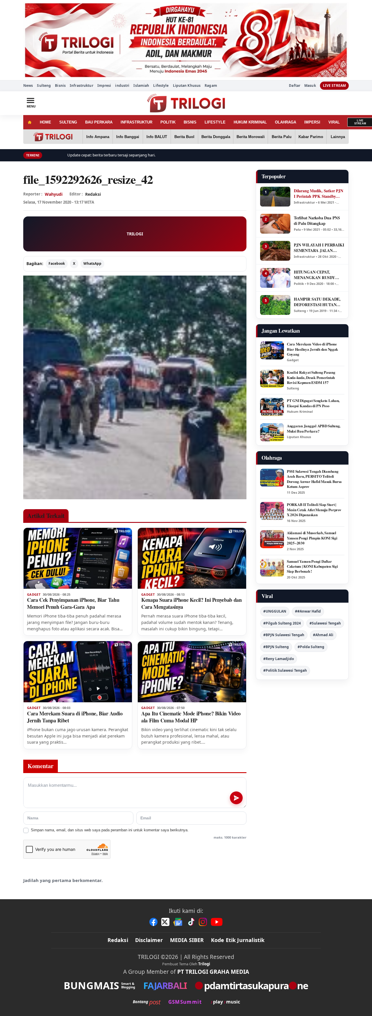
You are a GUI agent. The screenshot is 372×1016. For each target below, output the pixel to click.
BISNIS (190, 122)
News (28, 85)
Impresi (104, 85)
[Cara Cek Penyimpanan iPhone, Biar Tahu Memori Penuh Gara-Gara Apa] (78, 558)
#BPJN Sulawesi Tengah (283, 634)
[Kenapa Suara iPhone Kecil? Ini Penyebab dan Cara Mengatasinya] (192, 558)
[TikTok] (191, 922)
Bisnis (60, 85)
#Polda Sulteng (311, 646)
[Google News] (178, 922)
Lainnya (338, 137)
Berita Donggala (215, 137)
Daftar (294, 85)
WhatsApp (92, 263)
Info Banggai (127, 137)
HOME (45, 122)
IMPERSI (312, 122)
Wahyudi (53, 194)
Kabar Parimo (310, 137)
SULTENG (68, 122)
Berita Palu (281, 137)
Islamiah (141, 85)
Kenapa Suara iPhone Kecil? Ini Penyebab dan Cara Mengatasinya (191, 603)
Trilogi (204, 963)
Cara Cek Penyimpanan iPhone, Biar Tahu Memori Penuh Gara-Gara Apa (73, 603)
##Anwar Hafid (308, 611)
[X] (165, 922)
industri (122, 85)
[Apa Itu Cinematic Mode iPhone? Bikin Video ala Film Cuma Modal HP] (192, 671)
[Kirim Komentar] (236, 797)
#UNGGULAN (274, 611)
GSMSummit (185, 1001)
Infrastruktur (81, 85)
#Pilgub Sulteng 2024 (282, 623)
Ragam (211, 85)
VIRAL (334, 122)
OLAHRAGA (285, 122)
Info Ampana (97, 137)
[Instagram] (203, 922)
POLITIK (168, 122)
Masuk (310, 85)
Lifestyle (161, 85)
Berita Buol (184, 137)
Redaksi (118, 939)
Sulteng (44, 85)
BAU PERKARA (98, 122)
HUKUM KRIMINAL (250, 122)
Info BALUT (156, 137)
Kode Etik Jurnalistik (238, 939)
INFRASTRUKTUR (136, 122)
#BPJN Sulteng (276, 646)
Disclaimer (149, 939)
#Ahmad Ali (323, 634)
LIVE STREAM (334, 85)
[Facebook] (153, 922)
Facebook (57, 263)
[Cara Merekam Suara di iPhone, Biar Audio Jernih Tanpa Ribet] (78, 671)
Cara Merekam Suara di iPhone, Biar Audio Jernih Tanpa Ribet (75, 717)
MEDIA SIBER (187, 939)
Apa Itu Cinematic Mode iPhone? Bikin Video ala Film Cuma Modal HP (191, 717)
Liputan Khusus (187, 85)
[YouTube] (217, 922)
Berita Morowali (251, 137)
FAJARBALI (165, 985)
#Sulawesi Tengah (325, 623)
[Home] (29, 122)
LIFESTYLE (215, 122)
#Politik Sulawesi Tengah (285, 670)
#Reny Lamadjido (278, 658)
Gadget (33, 594)
